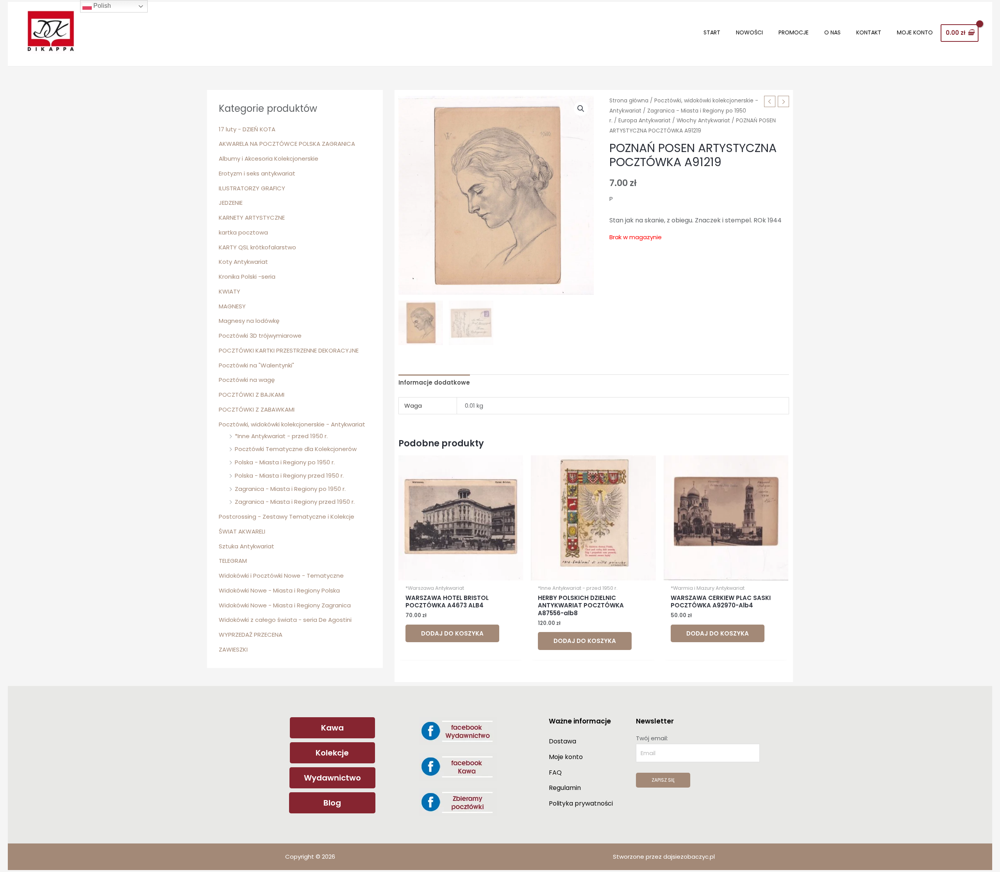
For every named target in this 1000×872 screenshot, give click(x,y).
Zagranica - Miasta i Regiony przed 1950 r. (295, 502)
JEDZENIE (231, 203)
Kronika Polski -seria (247, 276)
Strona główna (628, 100)
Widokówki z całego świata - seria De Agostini (285, 620)
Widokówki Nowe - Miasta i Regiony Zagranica (285, 605)
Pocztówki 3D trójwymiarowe (260, 335)
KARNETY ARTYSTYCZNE (252, 217)
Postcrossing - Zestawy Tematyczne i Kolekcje (286, 516)
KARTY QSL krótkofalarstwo (257, 247)
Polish (101, 5)
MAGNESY (232, 306)
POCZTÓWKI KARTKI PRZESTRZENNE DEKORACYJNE (289, 350)
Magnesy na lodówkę (249, 321)
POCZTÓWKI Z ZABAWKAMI (257, 409)
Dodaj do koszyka (452, 633)
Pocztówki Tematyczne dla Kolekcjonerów (296, 449)
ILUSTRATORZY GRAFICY (252, 188)
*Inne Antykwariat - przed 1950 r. (281, 436)
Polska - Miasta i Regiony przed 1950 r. (289, 475)
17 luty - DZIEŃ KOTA (247, 129)
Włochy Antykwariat (703, 120)
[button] (581, 109)
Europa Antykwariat (644, 120)
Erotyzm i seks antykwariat (257, 173)
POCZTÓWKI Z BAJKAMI (251, 394)
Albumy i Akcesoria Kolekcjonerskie (268, 158)
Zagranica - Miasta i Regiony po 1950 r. (290, 489)
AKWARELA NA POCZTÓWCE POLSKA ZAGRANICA (287, 144)
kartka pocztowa (243, 232)
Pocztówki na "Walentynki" (256, 365)
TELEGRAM (233, 561)
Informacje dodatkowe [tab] (434, 382)
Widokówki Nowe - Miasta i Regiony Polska (279, 590)
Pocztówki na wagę (247, 380)
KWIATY (229, 291)
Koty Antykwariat (243, 262)
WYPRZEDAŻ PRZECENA (250, 634)
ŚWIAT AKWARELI (242, 531)
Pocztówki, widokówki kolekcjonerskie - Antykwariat (292, 424)
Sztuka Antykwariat (246, 546)
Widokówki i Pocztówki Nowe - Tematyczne (281, 575)
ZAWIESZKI (233, 649)
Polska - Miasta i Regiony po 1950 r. (285, 462)
